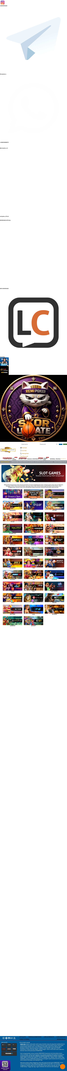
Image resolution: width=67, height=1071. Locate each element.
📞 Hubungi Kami (24, 453)
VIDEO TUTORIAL (24, 1039)
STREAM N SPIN (12, 498)
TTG (54, 521)
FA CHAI (54, 510)
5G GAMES (54, 533)
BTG (34, 602)
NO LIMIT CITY (12, 533)
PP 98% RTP (54, 556)
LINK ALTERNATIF (49, 1037)
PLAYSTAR (33, 545)
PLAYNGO (12, 579)
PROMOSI (58, 459)
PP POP (12, 521)
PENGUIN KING (54, 545)
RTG (33, 591)
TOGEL (25, 459)
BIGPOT (54, 568)
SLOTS (41, 459)
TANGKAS (29, 459)
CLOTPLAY (54, 579)
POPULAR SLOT (33, 498)
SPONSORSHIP (61, 1039)
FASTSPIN (12, 556)
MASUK (60, 444)
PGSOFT (33, 510)
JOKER (12, 602)
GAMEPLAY (12, 625)
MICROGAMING (33, 521)
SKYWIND (54, 614)
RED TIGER (12, 614)
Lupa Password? (24, 456)
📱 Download (23, 447)
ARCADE (20, 459)
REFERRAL (52, 459)
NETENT (54, 602)
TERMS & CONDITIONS (34, 1037)
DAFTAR (65, 444)
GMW (33, 614)
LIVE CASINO (14, 459)
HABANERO (33, 533)
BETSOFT (33, 625)
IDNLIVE (10, 459)
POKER (5, 459)
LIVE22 (12, 591)
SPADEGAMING (33, 556)
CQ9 (33, 568)
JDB (33, 579)
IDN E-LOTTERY (54, 498)
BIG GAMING (54, 591)
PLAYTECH (12, 545)
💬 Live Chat (23, 450)
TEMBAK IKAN (45, 459)
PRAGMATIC (13, 510)
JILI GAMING (13, 568)
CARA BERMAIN (61, 1037)
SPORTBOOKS (35, 459)
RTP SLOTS (23, 1037)
